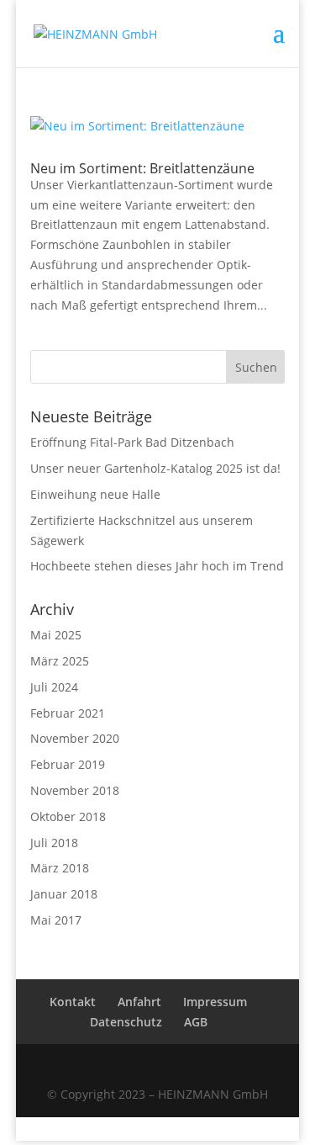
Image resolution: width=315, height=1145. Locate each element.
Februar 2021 (67, 713)
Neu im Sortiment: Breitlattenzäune (142, 168)
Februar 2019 (67, 764)
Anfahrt (139, 1002)
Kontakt (73, 1002)
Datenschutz (126, 1022)
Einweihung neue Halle (95, 494)
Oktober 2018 (68, 816)
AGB (195, 1022)
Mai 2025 (55, 635)
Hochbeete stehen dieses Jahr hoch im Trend (157, 566)
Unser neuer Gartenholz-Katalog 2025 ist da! (155, 468)
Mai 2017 (55, 920)
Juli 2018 (54, 843)
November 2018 (74, 790)
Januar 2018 (63, 894)
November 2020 (74, 738)
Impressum (215, 1002)
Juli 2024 (54, 687)
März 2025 (59, 661)
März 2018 (59, 868)
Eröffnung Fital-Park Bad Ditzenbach (132, 442)
